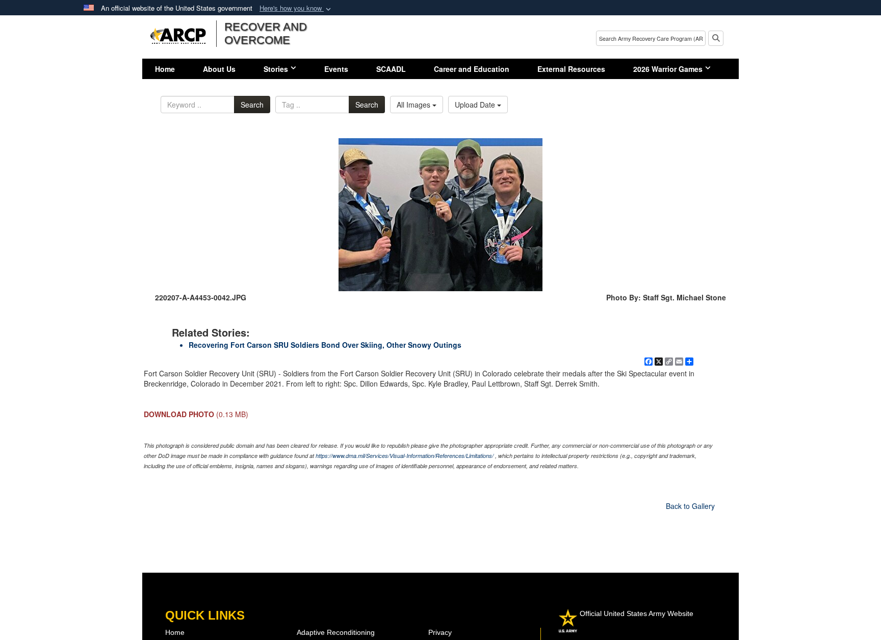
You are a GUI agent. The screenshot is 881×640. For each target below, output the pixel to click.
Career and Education (471, 69)
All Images (414, 104)
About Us (219, 69)
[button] (296, 8)
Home (165, 69)
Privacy (440, 632)
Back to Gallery (690, 506)
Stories (276, 69)
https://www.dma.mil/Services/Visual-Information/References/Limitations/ (405, 455)
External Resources (571, 69)
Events (336, 69)
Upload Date (476, 104)
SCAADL (391, 69)
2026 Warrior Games (668, 69)
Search (252, 104)
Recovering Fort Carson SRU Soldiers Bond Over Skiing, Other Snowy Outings (325, 345)
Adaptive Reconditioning (336, 632)
